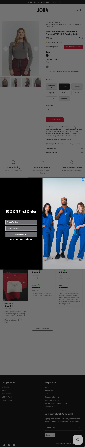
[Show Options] (35, 222)
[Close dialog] (83, 179)
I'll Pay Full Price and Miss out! (21, 239)
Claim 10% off (21, 234)
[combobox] (21, 222)
